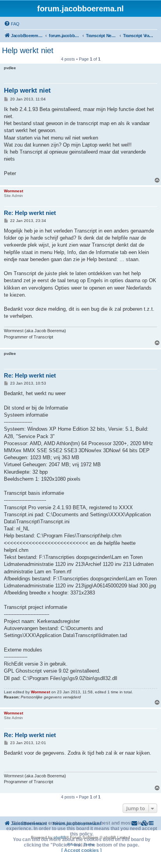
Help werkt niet (28, 50)
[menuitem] (12, 24)
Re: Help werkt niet (30, 212)
